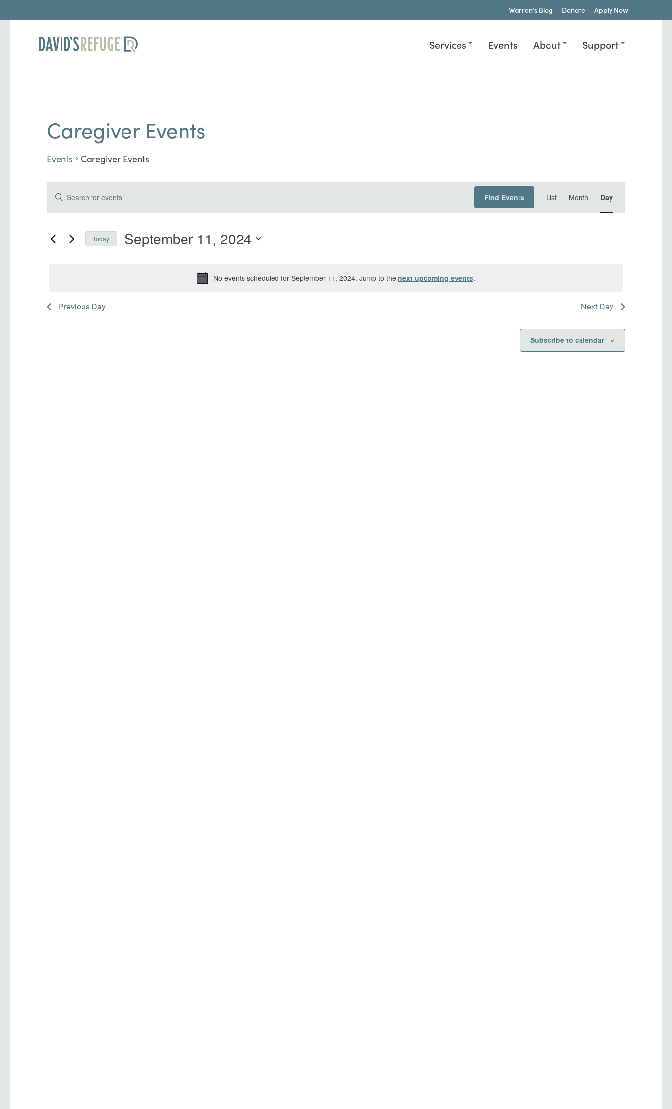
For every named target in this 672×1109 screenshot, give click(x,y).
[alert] (336, 278)
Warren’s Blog (531, 10)
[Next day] (72, 239)
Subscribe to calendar (567, 340)
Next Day (597, 306)
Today (101, 238)
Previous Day (82, 306)
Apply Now (611, 10)
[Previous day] (53, 239)
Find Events (504, 197)
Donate (573, 10)
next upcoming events (435, 278)
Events (60, 159)
